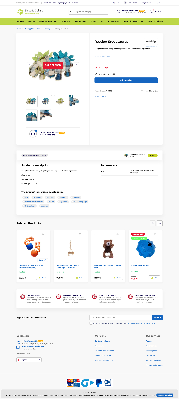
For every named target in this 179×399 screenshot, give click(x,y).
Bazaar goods (151, 351)
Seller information (101, 96)
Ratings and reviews (154, 365)
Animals (44, 206)
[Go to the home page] (30, 11)
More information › (102, 56)
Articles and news (153, 360)
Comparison (132, 3)
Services (75, 3)
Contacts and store (102, 341)
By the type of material (34, 202)
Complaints (99, 346)
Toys (38, 29)
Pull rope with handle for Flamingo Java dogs (68, 266)
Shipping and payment (61, 3)
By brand (63, 202)
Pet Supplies (29, 29)
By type (50, 197)
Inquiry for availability (107, 74)
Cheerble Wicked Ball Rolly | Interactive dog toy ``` (31, 266)
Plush (51, 202)
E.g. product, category (82, 12)
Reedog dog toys (80, 202)
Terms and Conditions (104, 360)
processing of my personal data (141, 323)
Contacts (47, 3)
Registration (146, 3)
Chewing (76, 197)
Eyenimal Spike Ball (140, 265)
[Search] (71, 12)
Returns (149, 341)
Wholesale (150, 355)
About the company (103, 355)
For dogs (47, 29)
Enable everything (165, 395)
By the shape (30, 206)
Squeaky (63, 197)
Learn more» (150, 395)
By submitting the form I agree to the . (124, 323)
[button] (76, 65)
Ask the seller (126, 80)
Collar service (151, 346)
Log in (158, 3)
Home (18, 29)
